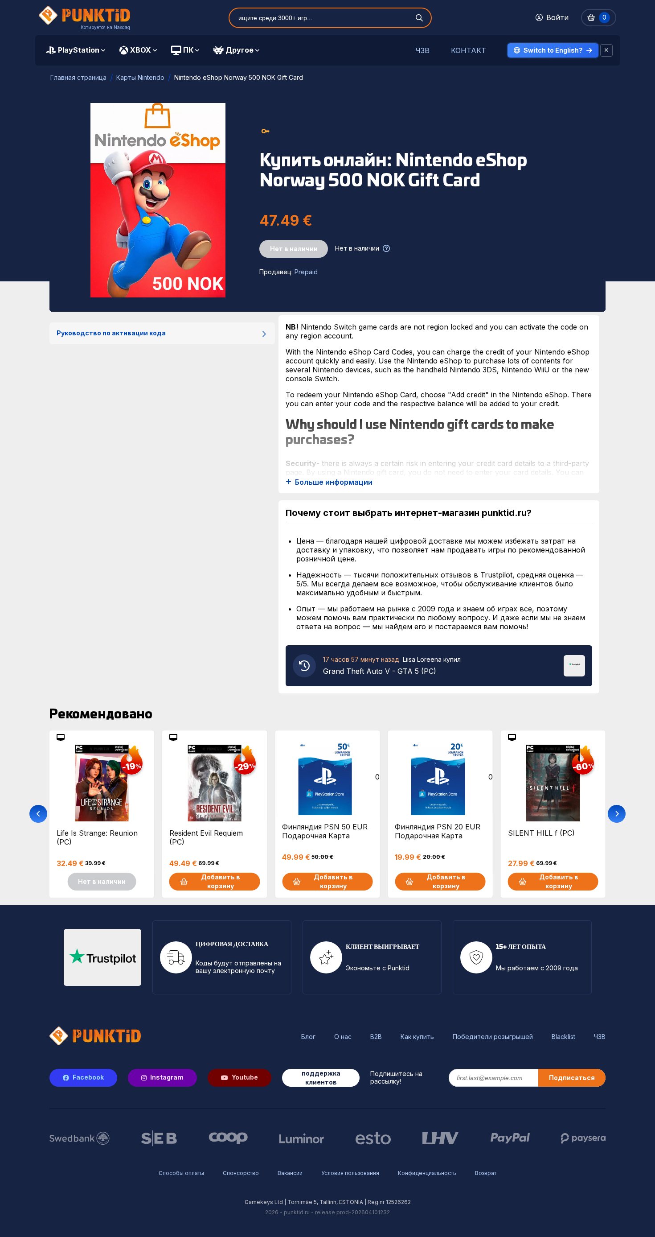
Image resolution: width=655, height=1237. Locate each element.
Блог (308, 1036)
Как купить (417, 1036)
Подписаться (572, 1077)
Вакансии (290, 1173)
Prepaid (306, 272)
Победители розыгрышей (493, 1036)
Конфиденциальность (427, 1173)
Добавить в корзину (220, 881)
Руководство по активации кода (111, 333)
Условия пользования (350, 1173)
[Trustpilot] (574, 665)
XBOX (140, 49)
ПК (188, 49)
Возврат (485, 1173)
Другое (239, 49)
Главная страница (78, 77)
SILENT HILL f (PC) (541, 833)
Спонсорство (241, 1173)
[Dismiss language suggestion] (606, 50)
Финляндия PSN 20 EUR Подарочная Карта (437, 831)
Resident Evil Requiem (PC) (206, 837)
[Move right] (617, 814)
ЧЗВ (422, 50)
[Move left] (38, 814)
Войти (557, 17)
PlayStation (78, 49)
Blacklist (563, 1036)
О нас (343, 1036)
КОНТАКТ (468, 50)
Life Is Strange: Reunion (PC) (97, 837)
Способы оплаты (181, 1173)
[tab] (75, 50)
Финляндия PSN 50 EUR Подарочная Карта (325, 831)
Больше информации (334, 482)
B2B (376, 1036)
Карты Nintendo (140, 77)
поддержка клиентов (321, 1077)
